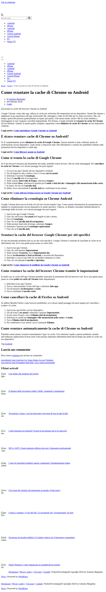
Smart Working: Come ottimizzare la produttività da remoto (34, 565)
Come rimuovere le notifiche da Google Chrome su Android (41, 265)
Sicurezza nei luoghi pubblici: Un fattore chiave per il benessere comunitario (42, 537)
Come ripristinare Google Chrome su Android (35, 130)
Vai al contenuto (8, 2)
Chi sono (38, 572)
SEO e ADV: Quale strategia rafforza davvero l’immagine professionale (40, 448)
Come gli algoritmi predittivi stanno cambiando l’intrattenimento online (39, 463)
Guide (9, 86)
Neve (3, 576)
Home (3, 86)
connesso (16, 355)
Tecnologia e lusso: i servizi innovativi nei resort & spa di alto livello (38, 413)
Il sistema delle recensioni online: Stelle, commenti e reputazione (36, 391)
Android (10, 23)
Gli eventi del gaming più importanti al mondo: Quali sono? (34, 490)
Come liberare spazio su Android (29, 152)
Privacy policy (26, 572)
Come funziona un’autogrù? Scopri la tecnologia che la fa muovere (38, 431)
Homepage (13, 572)
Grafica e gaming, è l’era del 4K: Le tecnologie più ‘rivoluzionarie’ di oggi (41, 513)
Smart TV (11, 41)
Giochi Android (14, 34)
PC (8, 39)
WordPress (23, 576)
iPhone (10, 26)
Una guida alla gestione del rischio (24, 374)
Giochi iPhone (13, 36)
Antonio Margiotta (17, 99)
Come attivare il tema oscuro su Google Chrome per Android (42, 193)
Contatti (46, 572)
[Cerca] (2, 15)
